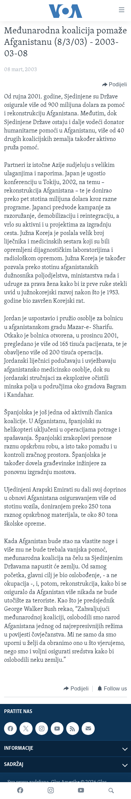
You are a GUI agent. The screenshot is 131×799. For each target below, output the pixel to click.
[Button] (114, 84)
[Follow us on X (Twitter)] (25, 728)
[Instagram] (50, 790)
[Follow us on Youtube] (57, 728)
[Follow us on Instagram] (41, 728)
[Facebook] (20, 790)
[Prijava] (88, 728)
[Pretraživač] (111, 790)
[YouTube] (81, 790)
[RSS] (72, 728)
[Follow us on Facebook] (10, 728)
